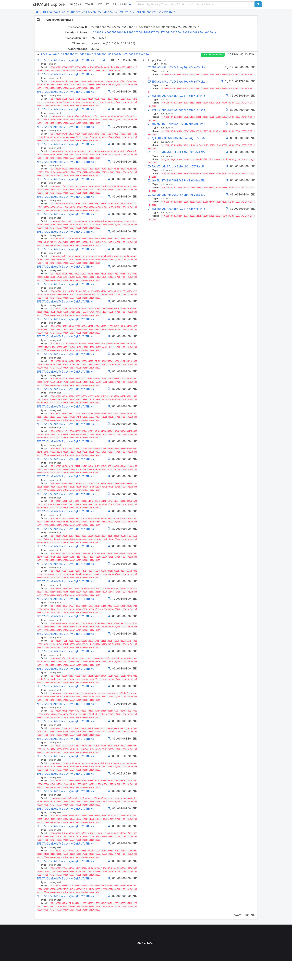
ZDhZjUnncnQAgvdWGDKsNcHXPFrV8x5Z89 (176, 194)
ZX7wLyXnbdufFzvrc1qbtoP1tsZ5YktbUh (176, 166)
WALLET (103, 4)
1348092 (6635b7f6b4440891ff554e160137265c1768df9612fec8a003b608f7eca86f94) (153, 32)
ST (114, 4)
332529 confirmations (212, 54)
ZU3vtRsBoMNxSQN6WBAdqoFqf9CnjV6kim (176, 110)
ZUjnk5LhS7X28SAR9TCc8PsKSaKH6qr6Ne (176, 180)
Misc (123, 4)
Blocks (75, 4)
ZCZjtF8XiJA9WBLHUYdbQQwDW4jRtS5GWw (176, 138)
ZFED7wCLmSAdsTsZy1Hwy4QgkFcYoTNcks (65, 60)
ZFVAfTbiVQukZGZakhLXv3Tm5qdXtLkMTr (176, 95)
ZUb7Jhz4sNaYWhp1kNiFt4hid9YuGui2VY (176, 152)
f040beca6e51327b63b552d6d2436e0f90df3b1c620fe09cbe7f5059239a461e (95, 54)
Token (89, 4)
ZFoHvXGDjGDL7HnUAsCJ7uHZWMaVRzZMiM (176, 124)
